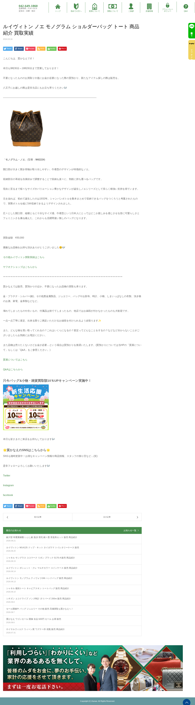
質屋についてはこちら (15, 359)
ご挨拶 (131, 11)
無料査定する (191, 32)
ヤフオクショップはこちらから (20, 267)
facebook (8, 495)
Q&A (186, 11)
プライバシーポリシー (167, 10)
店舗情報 (149, 11)
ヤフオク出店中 (191, 52)
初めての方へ (76, 11)
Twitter (6, 475)
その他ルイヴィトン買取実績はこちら (23, 257)
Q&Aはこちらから (13, 369)
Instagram (8, 485)
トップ (58, 11)
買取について (112, 11)
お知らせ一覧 (130, 530)
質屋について (94, 11)
